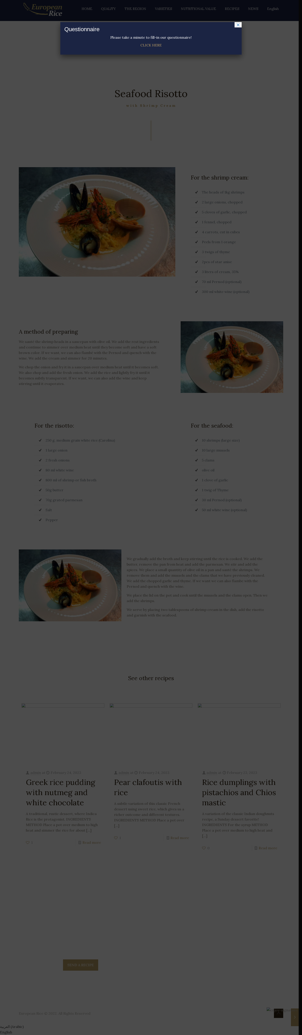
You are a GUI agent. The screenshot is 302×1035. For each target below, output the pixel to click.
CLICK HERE (151, 45)
